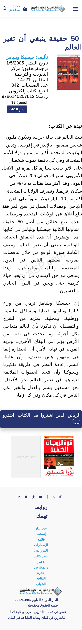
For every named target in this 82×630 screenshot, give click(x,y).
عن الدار (41, 528)
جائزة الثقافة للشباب (41, 578)
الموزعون (41, 550)
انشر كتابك (41, 556)
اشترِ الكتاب (17, 109)
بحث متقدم (14, 7)
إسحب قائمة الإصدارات (41, 539)
